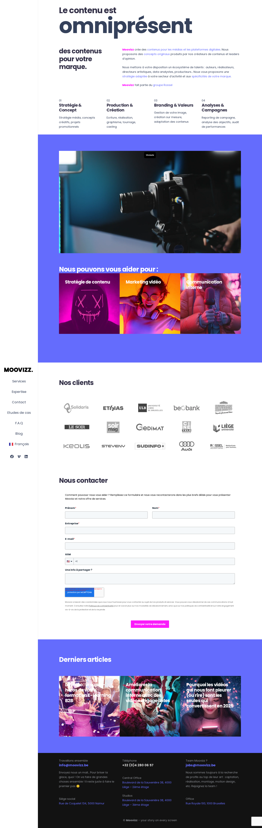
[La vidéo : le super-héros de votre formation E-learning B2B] (89, 706)
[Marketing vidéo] (150, 303)
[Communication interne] (210, 303)
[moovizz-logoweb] (19, 370)
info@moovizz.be (73, 765)
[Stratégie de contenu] (89, 303)
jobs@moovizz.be (200, 765)
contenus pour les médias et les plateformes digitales (183, 49)
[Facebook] (11, 456)
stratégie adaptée (134, 76)
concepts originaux (157, 54)
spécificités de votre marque (211, 76)
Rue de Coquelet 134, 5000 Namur (81, 803)
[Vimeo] (19, 456)
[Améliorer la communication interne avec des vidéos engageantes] (150, 706)
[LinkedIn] (26, 456)
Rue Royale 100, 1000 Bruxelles (205, 803)
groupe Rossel (162, 85)
